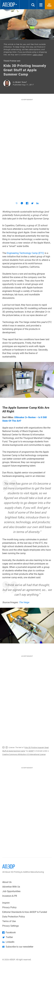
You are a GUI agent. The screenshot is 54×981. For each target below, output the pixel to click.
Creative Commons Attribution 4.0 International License (24, 754)
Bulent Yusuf (20, 82)
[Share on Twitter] (32, 203)
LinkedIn (10, 942)
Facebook (11, 932)
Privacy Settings (10, 925)
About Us (7, 882)
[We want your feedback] (17, 203)
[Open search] (33, 4)
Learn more (38, 55)
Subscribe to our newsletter (19, 946)
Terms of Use (9, 921)
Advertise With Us (11, 886)
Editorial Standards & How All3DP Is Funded (24, 912)
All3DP (31, 751)
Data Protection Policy (13, 916)
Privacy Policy (9, 907)
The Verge (24, 602)
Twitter (9, 937)
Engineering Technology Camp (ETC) (25, 253)
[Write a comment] (22, 203)
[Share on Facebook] (27, 203)
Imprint (6, 902)
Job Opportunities (11, 891)
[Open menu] (41, 4)
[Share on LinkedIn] (37, 203)
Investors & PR (9, 896)
